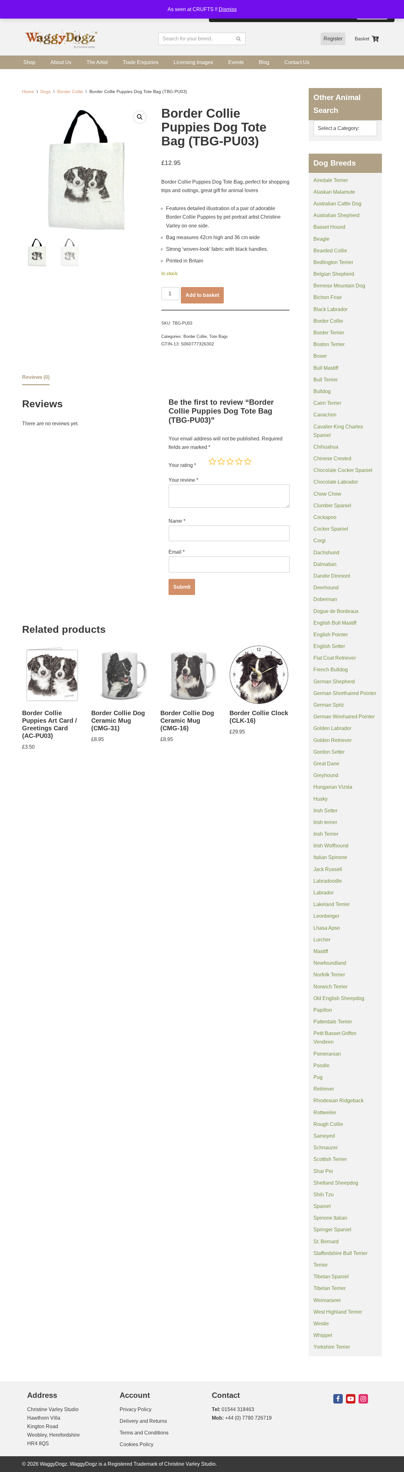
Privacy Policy (136, 1409)
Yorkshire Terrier (331, 1347)
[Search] (239, 38)
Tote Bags (218, 336)
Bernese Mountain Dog (339, 285)
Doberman (325, 599)
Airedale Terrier (330, 180)
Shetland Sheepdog (335, 1183)
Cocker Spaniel (330, 529)
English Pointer (330, 634)
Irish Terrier (325, 834)
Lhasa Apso (326, 928)
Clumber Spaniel (332, 505)
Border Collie (70, 91)
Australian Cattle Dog (337, 203)
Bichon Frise (327, 297)
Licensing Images (193, 62)
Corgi (319, 540)
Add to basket (202, 295)
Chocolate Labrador (335, 482)
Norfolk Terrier (329, 974)
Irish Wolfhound (330, 845)
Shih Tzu (323, 1194)
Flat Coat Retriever (334, 658)
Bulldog (322, 391)
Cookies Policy (136, 1444)
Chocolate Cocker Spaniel (342, 470)
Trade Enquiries (140, 62)
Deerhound (326, 587)
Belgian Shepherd (333, 274)
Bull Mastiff (325, 368)
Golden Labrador (332, 728)
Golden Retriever (332, 740)
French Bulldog (330, 669)
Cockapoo (324, 517)
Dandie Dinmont (331, 576)
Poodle (321, 1065)
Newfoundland (329, 963)
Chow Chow (327, 494)
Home (28, 91)
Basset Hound (329, 227)
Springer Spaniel (332, 1229)
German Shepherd (334, 681)
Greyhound (325, 775)
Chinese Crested (332, 458)
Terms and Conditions (144, 1432)
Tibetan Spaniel (331, 1276)
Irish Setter (325, 810)
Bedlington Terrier (333, 262)
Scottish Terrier (330, 1159)
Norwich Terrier (330, 986)
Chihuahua (325, 447)
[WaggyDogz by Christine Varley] (60, 39)
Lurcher (321, 939)
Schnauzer (325, 1147)
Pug (318, 1077)
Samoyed (324, 1136)
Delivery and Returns (143, 1421)
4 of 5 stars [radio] (239, 461)
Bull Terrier (325, 379)
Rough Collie (328, 1124)
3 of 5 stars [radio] (230, 461)
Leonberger (326, 916)
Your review (183, 480)
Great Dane (326, 763)
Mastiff (320, 951)
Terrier (320, 1265)
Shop (29, 62)
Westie (321, 1323)
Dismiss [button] (228, 9)
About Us (60, 62)
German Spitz (328, 705)
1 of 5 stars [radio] (212, 461)
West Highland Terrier (337, 1312)
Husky (320, 799)
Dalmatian (324, 564)
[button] (140, 117)
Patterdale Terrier (332, 1021)
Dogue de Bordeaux (336, 611)
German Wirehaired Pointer (344, 716)
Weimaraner (327, 1300)
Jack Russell (327, 869)
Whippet (322, 1335)
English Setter (329, 646)
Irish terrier (325, 822)
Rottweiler (324, 1112)
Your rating (182, 465)
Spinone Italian (330, 1218)
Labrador (323, 892)
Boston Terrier (329, 344)
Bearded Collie (330, 250)
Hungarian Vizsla (332, 787)
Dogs (45, 91)
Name (177, 521)
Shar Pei (323, 1171)
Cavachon (324, 414)
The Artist (97, 62)
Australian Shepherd (336, 215)
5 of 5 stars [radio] (248, 461)
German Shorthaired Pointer (344, 693)
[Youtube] (350, 1399)
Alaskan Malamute (334, 192)
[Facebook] (338, 1399)
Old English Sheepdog (338, 998)
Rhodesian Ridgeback (338, 1100)
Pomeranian (327, 1054)
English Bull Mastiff (334, 623)
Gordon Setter (329, 752)
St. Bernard (326, 1241)
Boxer (320, 356)
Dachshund (326, 552)
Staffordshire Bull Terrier (340, 1253)
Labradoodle (327, 881)
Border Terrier (328, 332)
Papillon (322, 1010)
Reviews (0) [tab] (36, 377)
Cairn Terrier (327, 403)
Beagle (321, 239)
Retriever (323, 1089)
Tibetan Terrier (329, 1288)
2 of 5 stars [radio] (221, 461)
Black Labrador (330, 309)
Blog (264, 62)
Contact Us (296, 62)
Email (177, 552)
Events (236, 62)
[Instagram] (363, 1399)
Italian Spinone (330, 857)
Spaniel (322, 1206)
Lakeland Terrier (331, 904)
